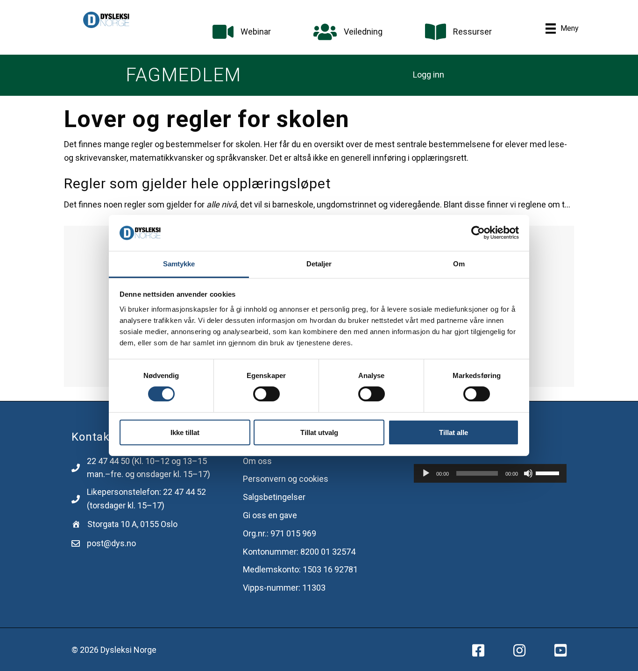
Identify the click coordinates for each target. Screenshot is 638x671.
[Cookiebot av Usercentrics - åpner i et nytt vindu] (478, 233)
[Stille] (528, 473)
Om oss (257, 461)
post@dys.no (111, 543)
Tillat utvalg (319, 432)
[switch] (266, 393)
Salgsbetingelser (274, 497)
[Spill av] (426, 473)
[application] (490, 473)
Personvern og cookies (285, 479)
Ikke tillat (184, 432)
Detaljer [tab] (319, 264)
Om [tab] (459, 264)
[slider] (549, 472)
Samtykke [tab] (179, 264)
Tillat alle (453, 432)
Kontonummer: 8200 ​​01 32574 (299, 552)
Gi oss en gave (270, 515)
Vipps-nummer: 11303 (284, 587)
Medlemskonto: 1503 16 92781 (300, 569)
